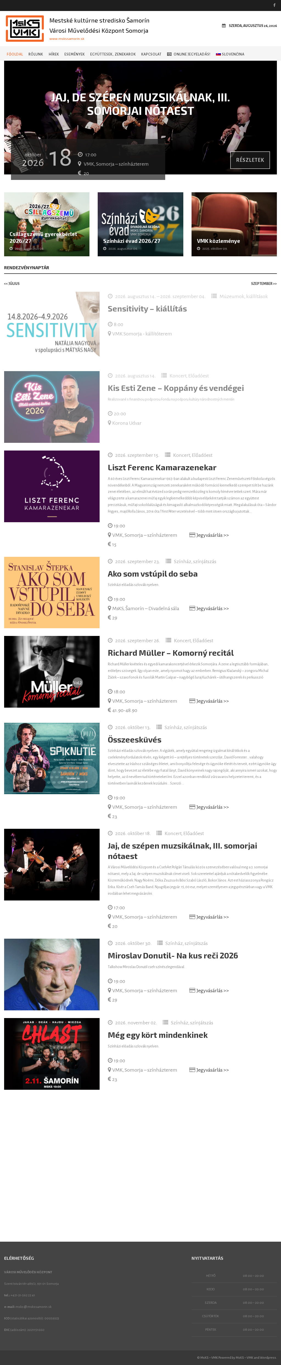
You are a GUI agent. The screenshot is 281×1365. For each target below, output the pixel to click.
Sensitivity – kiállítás (147, 308)
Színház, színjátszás (195, 561)
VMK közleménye (218, 241)
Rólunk (36, 54)
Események (74, 54)
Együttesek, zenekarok (113, 54)
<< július (11, 284)
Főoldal (15, 54)
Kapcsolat (151, 54)
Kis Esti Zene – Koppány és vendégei (176, 388)
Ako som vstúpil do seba (153, 573)
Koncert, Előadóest (189, 376)
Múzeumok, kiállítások (244, 296)
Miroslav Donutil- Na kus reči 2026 (173, 955)
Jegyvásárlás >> (212, 535)
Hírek (54, 54)
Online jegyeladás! (192, 54)
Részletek (250, 160)
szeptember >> (264, 284)
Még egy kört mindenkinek (158, 1034)
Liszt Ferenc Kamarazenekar (162, 467)
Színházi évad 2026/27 (131, 241)
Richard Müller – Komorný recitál (171, 652)
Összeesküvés (134, 739)
